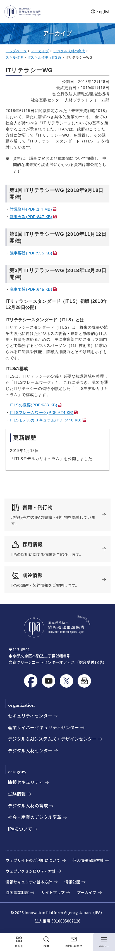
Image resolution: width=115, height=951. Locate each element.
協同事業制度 (17, 892)
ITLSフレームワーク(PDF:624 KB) (42, 412)
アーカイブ (40, 51)
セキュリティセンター (30, 715)
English (101, 12)
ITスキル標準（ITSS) (44, 57)
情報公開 (72, 882)
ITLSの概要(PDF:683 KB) (34, 405)
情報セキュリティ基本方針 (29, 882)
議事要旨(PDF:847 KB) (31, 216)
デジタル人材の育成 (69, 51)
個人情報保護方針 (88, 860)
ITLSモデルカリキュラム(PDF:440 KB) (46, 420)
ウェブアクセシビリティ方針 (31, 871)
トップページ (16, 51)
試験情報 (17, 793)
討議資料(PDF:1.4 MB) (31, 209)
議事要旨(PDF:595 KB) (31, 253)
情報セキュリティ (25, 782)
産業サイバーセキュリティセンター (43, 727)
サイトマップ (53, 892)
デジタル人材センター (30, 750)
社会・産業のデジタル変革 (34, 817)
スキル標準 (14, 57)
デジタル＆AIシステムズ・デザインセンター (52, 738)
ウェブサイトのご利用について (33, 860)
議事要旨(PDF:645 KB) (31, 289)
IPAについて (20, 828)
